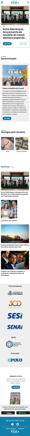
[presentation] (21, 43)
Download (15, 387)
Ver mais (7, 44)
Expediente (21, 428)
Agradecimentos (11, 428)
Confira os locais (11, 379)
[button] (4, 26)
